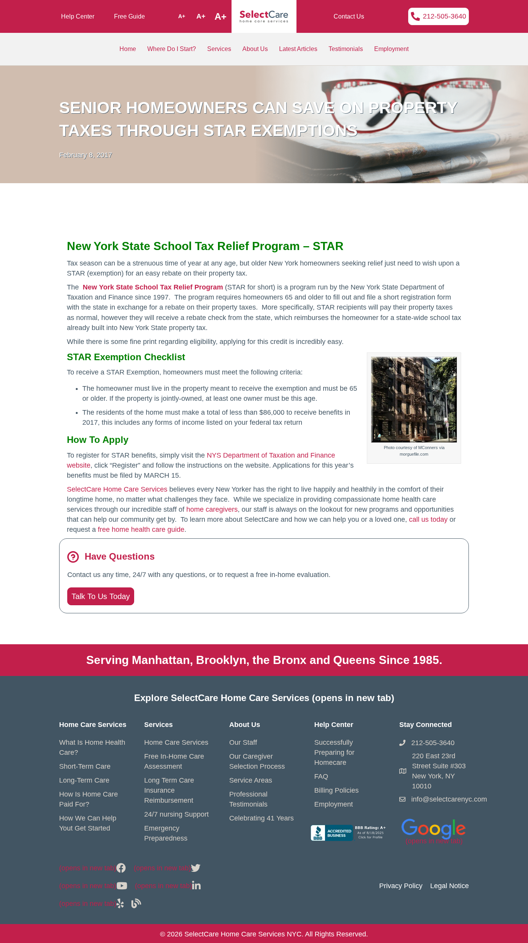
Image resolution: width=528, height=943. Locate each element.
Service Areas (250, 780)
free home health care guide (141, 529)
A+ (181, 16)
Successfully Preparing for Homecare (334, 752)
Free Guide (129, 16)
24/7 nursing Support (176, 814)
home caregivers (212, 509)
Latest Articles (298, 49)
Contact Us (349, 16)
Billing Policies (336, 790)
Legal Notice (449, 886)
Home (127, 49)
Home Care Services (176, 742)
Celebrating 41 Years (261, 818)
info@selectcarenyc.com (449, 799)
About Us (255, 49)
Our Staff (243, 742)
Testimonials (346, 49)
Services (219, 49)
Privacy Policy (400, 886)
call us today (428, 519)
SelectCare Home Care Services (117, 489)
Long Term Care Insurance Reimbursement (169, 790)
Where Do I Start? (171, 49)
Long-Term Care (84, 780)
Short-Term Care (85, 766)
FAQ (321, 776)
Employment (391, 49)
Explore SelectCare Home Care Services (264, 698)
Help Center (77, 16)
